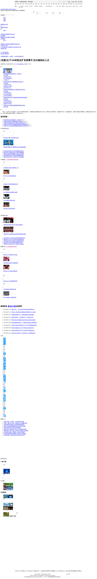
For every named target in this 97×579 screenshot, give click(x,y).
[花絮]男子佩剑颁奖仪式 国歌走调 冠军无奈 (14, 122)
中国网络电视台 (23, 1)
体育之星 (17, 44)
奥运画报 (7, 37)
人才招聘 (42, 570)
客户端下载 (3, 53)
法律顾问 (53, 570)
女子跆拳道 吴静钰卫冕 (9, 200)
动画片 (70, 6)
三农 (61, 3)
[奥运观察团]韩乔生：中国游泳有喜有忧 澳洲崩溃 (24, 322)
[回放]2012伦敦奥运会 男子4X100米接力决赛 (15, 429)
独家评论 (3, 37)
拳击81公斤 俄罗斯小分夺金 (10, 254)
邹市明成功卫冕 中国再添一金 (10, 167)
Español (6, 9)
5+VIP (2, 52)
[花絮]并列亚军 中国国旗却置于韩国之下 (13, 121)
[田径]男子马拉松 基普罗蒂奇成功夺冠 (13, 242)
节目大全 (31, 6)
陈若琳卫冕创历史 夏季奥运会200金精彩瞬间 (14, 147)
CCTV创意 (67, 570)
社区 (66, 3)
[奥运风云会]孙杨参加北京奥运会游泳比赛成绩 (23, 320)
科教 (36, 3)
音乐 (33, 3)
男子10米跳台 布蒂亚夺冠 (9, 297)
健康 (56, 3)
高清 (57, 6)
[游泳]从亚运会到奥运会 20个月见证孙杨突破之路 (24, 325)
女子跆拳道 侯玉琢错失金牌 (10, 192)
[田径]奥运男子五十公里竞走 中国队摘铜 (13, 157)
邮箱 (79, 3)
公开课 (73, 6)
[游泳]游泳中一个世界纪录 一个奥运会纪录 (22, 317)
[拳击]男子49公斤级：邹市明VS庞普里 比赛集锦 (16, 430)
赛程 (4, 19)
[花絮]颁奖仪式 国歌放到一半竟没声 (12, 119)
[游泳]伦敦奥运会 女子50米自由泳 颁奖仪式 (23, 327)
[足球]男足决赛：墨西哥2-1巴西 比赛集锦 (14, 432)
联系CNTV (36, 570)
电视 (16, 6)
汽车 (51, 3)
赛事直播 (40, 6)
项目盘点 (12, 34)
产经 (49, 3)
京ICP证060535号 (41, 575)
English (2, 9)
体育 (23, 3)
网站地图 (30, 1)
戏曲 (31, 3)
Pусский (13, 9)
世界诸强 (7, 34)
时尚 (59, 3)
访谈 (76, 3)
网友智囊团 (73, 570)
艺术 (44, 3)
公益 (46, 3)
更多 (8, 128)
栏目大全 (26, 6)
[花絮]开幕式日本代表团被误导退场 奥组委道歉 (15, 124)
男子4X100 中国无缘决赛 (9, 175)
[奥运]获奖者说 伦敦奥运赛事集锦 (12, 427)
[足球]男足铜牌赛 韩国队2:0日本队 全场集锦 (15, 433)
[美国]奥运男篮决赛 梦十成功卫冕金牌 (13, 224)
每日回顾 (3, 35)
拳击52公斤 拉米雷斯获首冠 (10, 281)
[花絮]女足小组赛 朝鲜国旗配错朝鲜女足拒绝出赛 (15, 125)
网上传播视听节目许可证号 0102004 (31, 576)
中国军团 (3, 34)
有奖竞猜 (6, 52)
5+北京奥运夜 (4, 47)
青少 (39, 3)
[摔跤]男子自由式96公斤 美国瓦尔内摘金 (13, 244)
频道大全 (21, 6)
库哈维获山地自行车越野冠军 (10, 263)
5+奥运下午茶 (4, 45)
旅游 (54, 3)
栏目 (22, 7)
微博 (69, 3)
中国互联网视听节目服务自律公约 (54, 576)
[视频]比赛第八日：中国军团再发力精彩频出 (23, 314)
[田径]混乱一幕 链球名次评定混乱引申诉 (15, 435)
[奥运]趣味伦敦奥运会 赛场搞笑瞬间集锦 (14, 424)
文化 (41, 3)
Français (9, 9)
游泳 (15, 306)
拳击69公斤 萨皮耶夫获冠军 (10, 271)
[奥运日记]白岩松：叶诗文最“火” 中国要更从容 (23, 333)
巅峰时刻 (12, 44)
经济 (21, 3)
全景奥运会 (10, 47)
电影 (60, 6)
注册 (73, 1)
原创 (4, 40)
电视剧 (63, 6)
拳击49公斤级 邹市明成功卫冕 (10, 137)
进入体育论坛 (20, 64)
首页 (16, 3)
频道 (19, 7)
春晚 (28, 3)
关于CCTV (18, 570)
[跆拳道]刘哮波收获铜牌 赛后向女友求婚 (13, 154)
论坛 (74, 3)
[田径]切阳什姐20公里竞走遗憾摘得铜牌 (13, 155)
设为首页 (80, 1)
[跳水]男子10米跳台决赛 (9, 152)
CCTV (80, 6)
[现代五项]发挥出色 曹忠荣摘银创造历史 (13, 151)
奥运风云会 (16, 47)
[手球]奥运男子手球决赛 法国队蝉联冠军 (13, 241)
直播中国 (36, 6)
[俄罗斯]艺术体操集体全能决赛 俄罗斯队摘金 (14, 234)
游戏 (81, 3)
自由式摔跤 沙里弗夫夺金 (9, 289)
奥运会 (10, 306)
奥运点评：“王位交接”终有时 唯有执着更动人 (23, 309)
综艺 (26, 3)
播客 (77, 6)
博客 (71, 3)
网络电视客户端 (49, 6)
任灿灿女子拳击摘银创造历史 (10, 184)
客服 (76, 1)
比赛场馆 (12, 37)
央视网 (16, 1)
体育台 (11, 56)
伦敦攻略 (3, 38)
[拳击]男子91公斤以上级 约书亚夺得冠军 (13, 239)
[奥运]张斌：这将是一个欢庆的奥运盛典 (14, 421)
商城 (64, 3)
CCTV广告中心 (60, 570)
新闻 (18, 3)
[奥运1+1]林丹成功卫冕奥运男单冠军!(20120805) (24, 312)
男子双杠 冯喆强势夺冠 (9, 208)
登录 (69, 1)
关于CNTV (30, 570)
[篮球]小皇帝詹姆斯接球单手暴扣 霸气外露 (14, 426)
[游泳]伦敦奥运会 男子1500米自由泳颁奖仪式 (23, 330)
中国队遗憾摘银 (20, 152)
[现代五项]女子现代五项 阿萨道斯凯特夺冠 (14, 238)
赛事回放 (3, 24)
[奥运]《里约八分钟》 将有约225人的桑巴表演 (15, 423)
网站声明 (48, 570)
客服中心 (79, 570)
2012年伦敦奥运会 (18, 56)
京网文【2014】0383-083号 (50, 575)
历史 (5, 48)
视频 (4, 20)
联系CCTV (24, 570)
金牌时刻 (3, 27)
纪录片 (66, 6)
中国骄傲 (7, 44)
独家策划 (3, 44)
